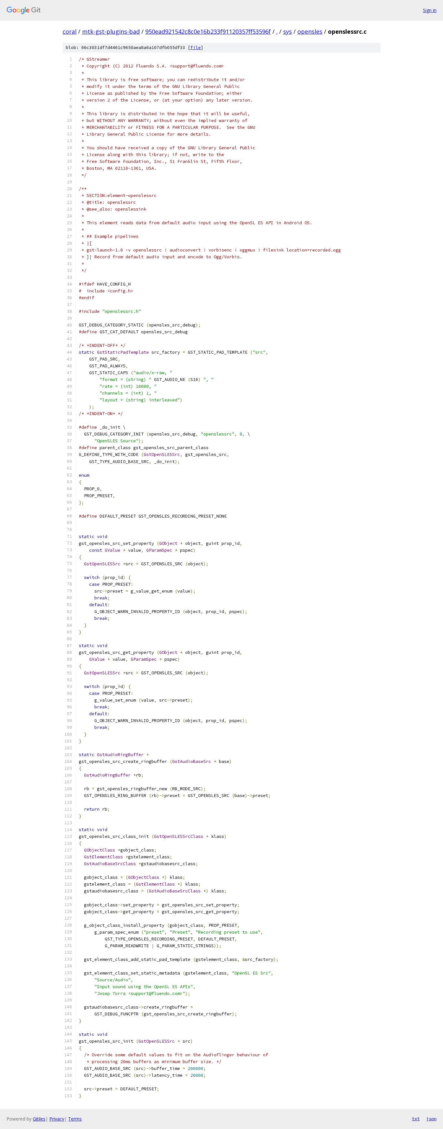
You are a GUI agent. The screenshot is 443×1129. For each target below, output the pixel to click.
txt (416, 1119)
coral (70, 31)
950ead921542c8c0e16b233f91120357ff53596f (208, 31)
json (431, 1119)
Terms (75, 1119)
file (195, 47)
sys (287, 31)
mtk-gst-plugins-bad (111, 31)
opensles (309, 31)
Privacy (56, 1119)
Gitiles (39, 1119)
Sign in (430, 10)
